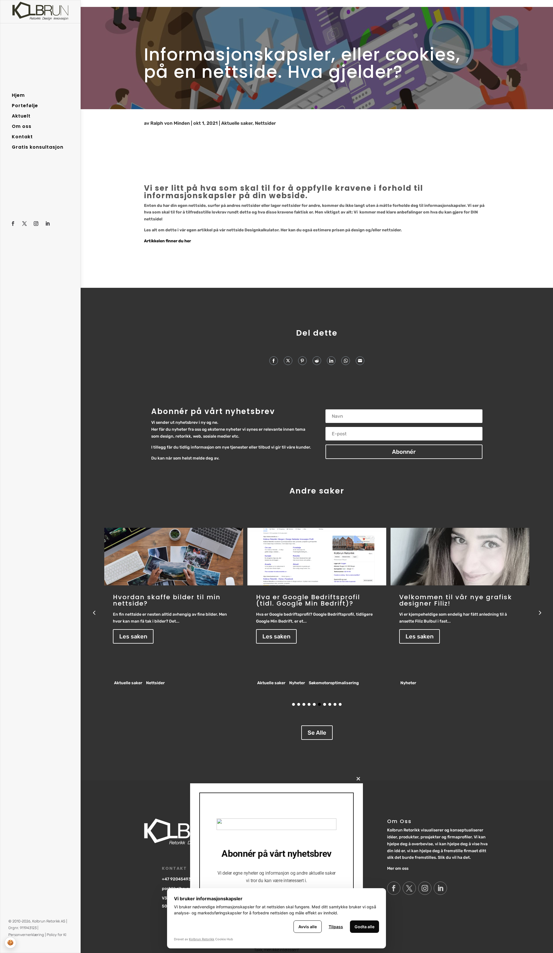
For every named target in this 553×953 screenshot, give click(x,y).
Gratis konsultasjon (37, 147)
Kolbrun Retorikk (201, 939)
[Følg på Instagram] (36, 223)
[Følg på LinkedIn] (47, 223)
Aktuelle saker (237, 123)
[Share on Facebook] (273, 360)
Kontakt (22, 137)
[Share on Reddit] (317, 360)
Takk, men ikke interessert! (276, 950)
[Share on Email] (360, 360)
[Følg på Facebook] (13, 223)
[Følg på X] (24, 223)
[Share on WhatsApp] (345, 360)
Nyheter (154, 682)
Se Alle (317, 732)
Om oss (21, 126)
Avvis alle (307, 926)
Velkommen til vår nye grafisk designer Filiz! (312, 600)
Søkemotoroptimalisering (191, 682)
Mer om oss (397, 868)
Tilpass (336, 926)
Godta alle (364, 926)
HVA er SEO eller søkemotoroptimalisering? (448, 600)
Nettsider (265, 123)
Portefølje (25, 105)
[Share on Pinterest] (302, 360)
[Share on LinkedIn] (331, 360)
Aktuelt (21, 116)
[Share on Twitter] (288, 360)
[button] (539, 612)
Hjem (18, 95)
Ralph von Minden (170, 123)
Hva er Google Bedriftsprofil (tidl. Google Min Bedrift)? (165, 600)
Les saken (133, 636)
